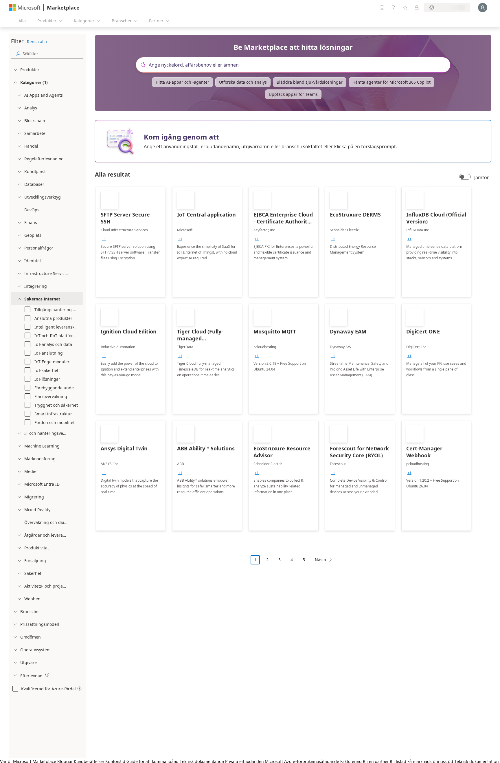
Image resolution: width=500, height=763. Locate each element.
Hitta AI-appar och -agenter (182, 82)
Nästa (320, 559)
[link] (131, 242)
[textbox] (295, 64)
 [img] (47, 675)
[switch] (465, 177)
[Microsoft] (25, 7)
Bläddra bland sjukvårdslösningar (310, 82)
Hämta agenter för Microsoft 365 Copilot (391, 82)
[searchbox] (53, 53)
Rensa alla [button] (37, 41)
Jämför (481, 177)
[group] (104, 239)
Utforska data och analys (243, 82)
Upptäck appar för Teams (293, 94)
